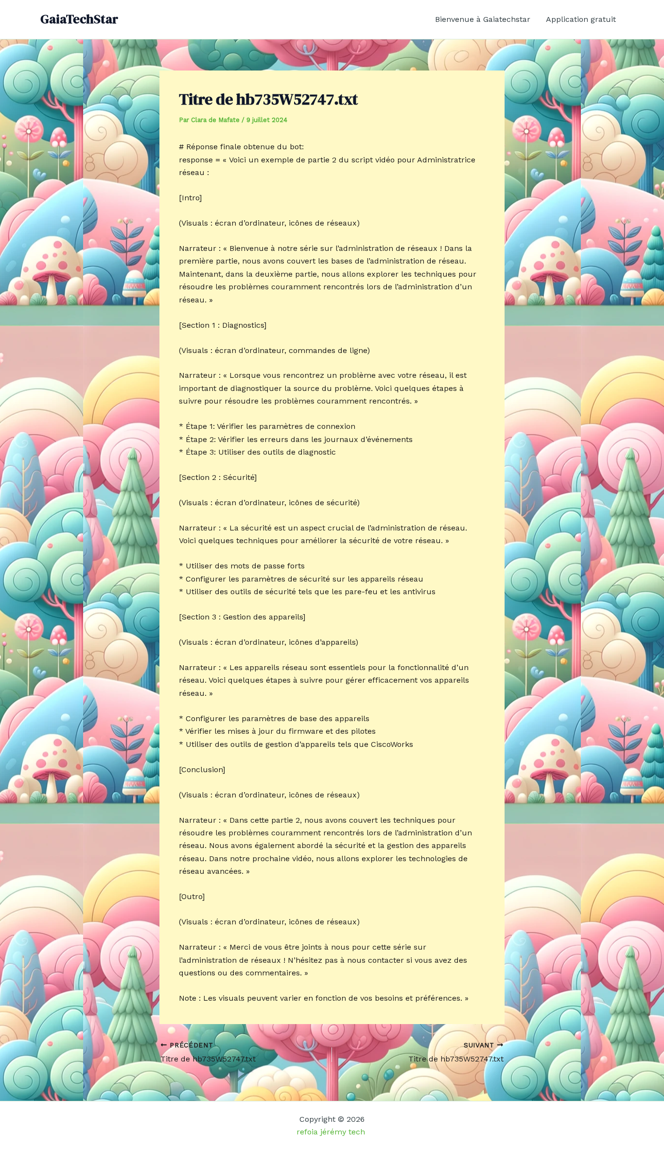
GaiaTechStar (79, 19)
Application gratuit (581, 19)
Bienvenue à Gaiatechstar (482, 19)
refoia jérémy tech (332, 1131)
